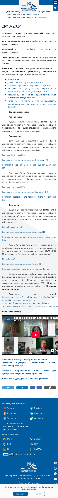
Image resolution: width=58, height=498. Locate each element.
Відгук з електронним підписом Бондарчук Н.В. (24, 232)
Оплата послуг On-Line (26, 454)
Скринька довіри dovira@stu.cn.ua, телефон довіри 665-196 (15, 426)
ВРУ (36, 444)
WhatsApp (38, 418)
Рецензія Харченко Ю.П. (13, 187)
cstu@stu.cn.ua (32, 483)
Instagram (11, 413)
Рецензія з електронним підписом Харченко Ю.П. (25, 192)
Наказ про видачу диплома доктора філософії (25, 378)
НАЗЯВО (38, 449)
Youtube (11, 408)
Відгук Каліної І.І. (10, 259)
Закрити (38, 494)
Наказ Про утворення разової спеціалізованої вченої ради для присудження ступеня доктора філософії (32, 104)
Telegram (11, 418)
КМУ (9, 444)
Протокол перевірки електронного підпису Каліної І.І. (27, 269)
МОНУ (10, 439)
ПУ (8, 449)
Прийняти (20, 494)
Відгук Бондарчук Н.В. (12, 227)
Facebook (38, 408)
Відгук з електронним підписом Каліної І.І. (21, 264)
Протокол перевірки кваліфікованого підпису (29, 85)
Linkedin (38, 413)
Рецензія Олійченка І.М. (13, 155)
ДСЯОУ (37, 439)
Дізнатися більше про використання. (37, 488)
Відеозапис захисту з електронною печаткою (24, 359)
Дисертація (13, 79)
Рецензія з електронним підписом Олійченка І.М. (25, 160)
